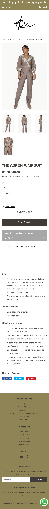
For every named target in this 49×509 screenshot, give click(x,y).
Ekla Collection (24, 435)
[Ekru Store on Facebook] (21, 458)
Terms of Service (24, 407)
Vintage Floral (24, 444)
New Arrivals (24, 432)
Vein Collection (24, 441)
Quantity (6, 193)
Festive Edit (24, 438)
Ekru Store (21, 504)
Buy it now (24, 222)
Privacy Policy (24, 420)
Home (4, 40)
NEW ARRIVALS (16, 40)
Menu (8, 7)
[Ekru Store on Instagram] (27, 458)
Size (4, 183)
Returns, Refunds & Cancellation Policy (24, 413)
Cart (44, 7)
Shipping (16, 176)
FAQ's (24, 404)
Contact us (24, 416)
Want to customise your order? (19, 235)
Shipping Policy (24, 410)
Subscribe (38, 479)
